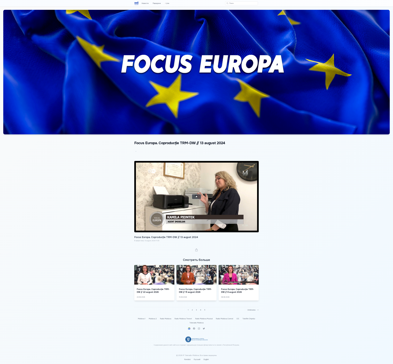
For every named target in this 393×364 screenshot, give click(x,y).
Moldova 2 (153, 319)
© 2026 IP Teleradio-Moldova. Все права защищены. (196, 355)
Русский (197, 359)
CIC (238, 319)
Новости (145, 3)
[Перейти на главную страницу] (136, 3)
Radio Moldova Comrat (224, 319)
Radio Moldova (165, 319)
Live (167, 3)
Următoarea (251, 310)
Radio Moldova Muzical (204, 319)
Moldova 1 (141, 319)
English (206, 359)
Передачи (157, 3)
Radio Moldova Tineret (183, 319)
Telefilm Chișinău (248, 319)
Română (187, 359)
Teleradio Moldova (196, 323)
